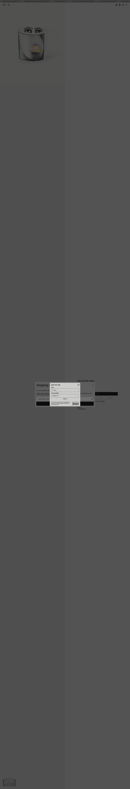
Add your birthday (55, 393)
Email (52, 387)
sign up (65, 398)
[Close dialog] (78, 385)
